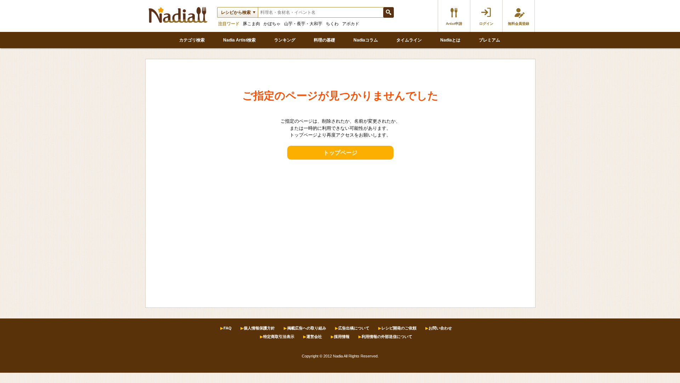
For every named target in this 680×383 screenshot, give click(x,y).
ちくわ (332, 23)
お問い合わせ (440, 328)
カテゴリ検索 (192, 40)
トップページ (340, 153)
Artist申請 (454, 24)
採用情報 (342, 336)
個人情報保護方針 (259, 328)
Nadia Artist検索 (239, 40)
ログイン (486, 24)
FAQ (227, 328)
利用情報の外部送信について (387, 336)
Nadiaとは (450, 40)
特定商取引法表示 (278, 336)
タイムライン (409, 40)
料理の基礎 (324, 40)
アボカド (350, 23)
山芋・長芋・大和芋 (303, 23)
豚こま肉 (251, 23)
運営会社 (314, 336)
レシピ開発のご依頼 (398, 328)
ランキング (284, 40)
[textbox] (320, 12)
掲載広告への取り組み (306, 328)
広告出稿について (353, 328)
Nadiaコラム (365, 40)
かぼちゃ (272, 23)
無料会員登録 (518, 24)
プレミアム (489, 40)
